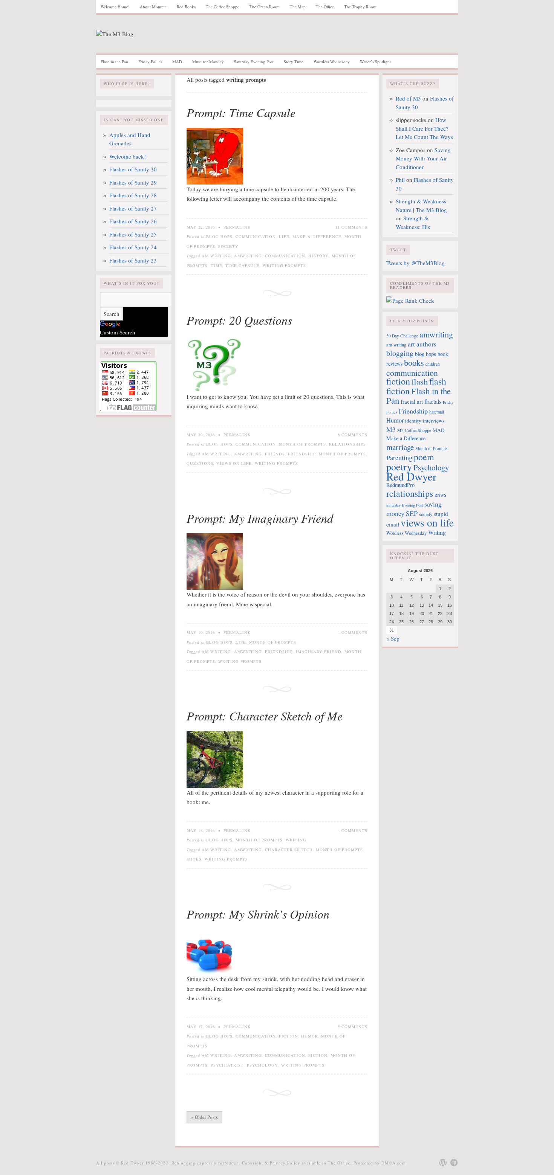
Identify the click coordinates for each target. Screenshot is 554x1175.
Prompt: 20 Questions (239, 320)
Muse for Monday (208, 61)
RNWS (440, 495)
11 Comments (351, 227)
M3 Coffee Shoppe (414, 430)
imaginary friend (318, 651)
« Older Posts (204, 1117)
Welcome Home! (115, 6)
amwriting (248, 255)
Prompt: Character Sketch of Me (265, 716)
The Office (325, 6)
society (425, 514)
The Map (298, 6)
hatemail (436, 412)
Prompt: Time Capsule (241, 112)
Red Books (186, 6)
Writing (296, 839)
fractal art (412, 401)
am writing (216, 255)
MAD (177, 61)
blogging (399, 353)
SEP (412, 513)
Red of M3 (408, 98)
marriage (400, 447)
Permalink (237, 227)
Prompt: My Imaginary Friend (260, 518)
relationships (409, 493)
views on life (234, 463)
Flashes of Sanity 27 (133, 208)
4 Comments (352, 632)
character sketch (289, 849)
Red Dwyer (411, 476)
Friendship (302, 453)
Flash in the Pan (114, 61)
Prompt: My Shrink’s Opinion (258, 914)
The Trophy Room (360, 6)
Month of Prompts (302, 444)
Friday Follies (150, 61)
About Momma (153, 6)
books (414, 362)
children (432, 364)
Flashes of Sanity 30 (133, 169)
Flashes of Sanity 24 (133, 247)
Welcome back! (127, 156)
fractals (432, 401)
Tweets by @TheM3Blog (415, 263)
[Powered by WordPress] (443, 1162)
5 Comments (352, 1026)
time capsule (242, 265)
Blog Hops (219, 236)
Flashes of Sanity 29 (133, 182)
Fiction (288, 1036)
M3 (391, 429)
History (318, 255)
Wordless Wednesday (332, 61)
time (216, 265)
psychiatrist (227, 1065)
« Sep (392, 638)
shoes (194, 859)
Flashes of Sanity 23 (133, 260)
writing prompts (284, 265)
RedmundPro (400, 484)
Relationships (347, 444)
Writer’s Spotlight (375, 61)
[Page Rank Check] (410, 300)
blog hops (425, 353)
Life (284, 236)
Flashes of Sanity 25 (133, 234)
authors (426, 344)
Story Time (293, 61)
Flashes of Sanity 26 (133, 221)
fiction (318, 1055)
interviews (433, 420)
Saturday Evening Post (254, 61)
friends (275, 453)
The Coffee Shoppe (222, 6)
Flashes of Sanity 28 (133, 195)
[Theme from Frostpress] (454, 1162)
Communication (256, 236)
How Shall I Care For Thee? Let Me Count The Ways (424, 128)
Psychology (262, 1065)
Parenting (399, 457)
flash (420, 381)
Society (228, 246)
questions (200, 463)
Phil (400, 179)
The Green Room (264, 6)
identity (413, 420)
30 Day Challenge (402, 336)
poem (424, 457)
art (411, 344)
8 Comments (352, 434)
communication (285, 255)
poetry (399, 466)
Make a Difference (316, 236)
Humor (309, 1036)
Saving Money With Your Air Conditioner (423, 158)
